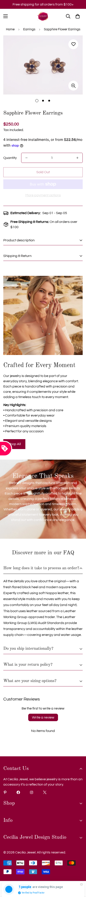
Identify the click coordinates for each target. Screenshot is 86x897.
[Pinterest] (5, 792)
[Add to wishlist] (73, 44)
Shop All (14, 444)
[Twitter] (45, 792)
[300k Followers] (18, 792)
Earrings (29, 29)
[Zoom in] (73, 86)
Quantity (10, 158)
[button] (78, 16)
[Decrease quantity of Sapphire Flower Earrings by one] (26, 158)
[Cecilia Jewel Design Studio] (43, 16)
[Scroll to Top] (78, 873)
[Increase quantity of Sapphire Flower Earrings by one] (77, 158)
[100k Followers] (31, 792)
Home (10, 29)
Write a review (43, 717)
